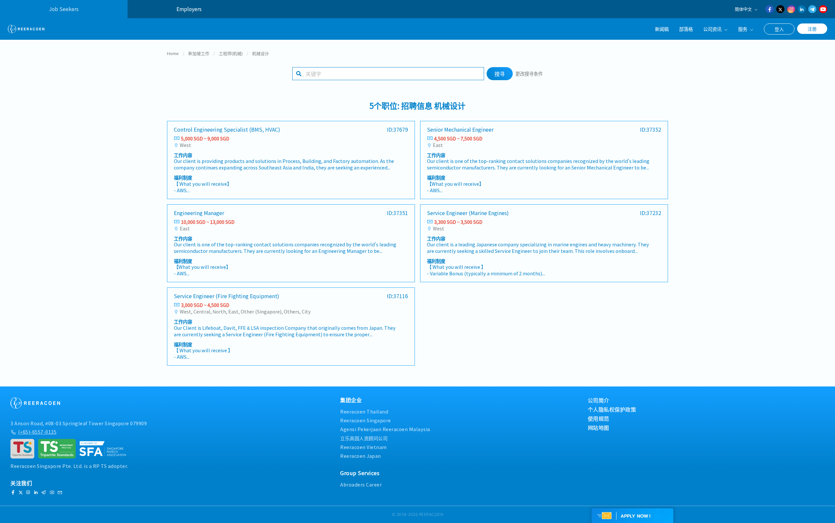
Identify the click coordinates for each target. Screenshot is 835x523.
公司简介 (598, 400)
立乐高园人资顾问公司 (363, 438)
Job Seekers (64, 9)
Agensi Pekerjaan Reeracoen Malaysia (385, 429)
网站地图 (598, 427)
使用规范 (598, 418)
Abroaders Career (361, 484)
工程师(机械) (231, 53)
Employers (189, 9)
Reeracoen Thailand (364, 411)
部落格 (686, 28)
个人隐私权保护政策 (612, 409)
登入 (779, 29)
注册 (812, 28)
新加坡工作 (198, 53)
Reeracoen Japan (360, 455)
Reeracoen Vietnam (363, 446)
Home (173, 53)
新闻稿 (662, 28)
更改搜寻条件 (529, 73)
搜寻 (499, 74)
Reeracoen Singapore (365, 420)
